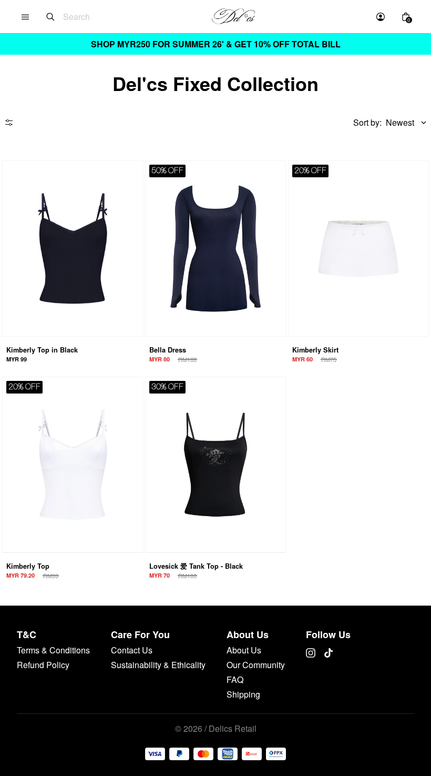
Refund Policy (43, 665)
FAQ (235, 679)
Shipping (243, 694)
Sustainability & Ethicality (158, 665)
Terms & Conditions (53, 650)
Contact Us (131, 650)
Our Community (256, 665)
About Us (244, 650)
